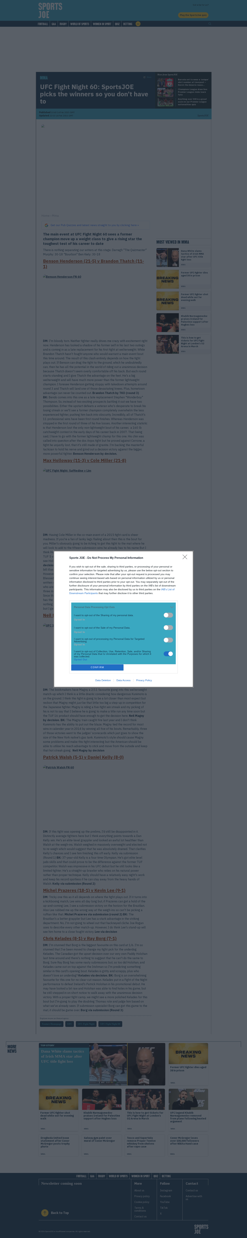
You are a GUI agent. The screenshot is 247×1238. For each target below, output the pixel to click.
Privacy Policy (144, 680)
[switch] (168, 615)
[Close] (186, 558)
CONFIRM (97, 667)
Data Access (123, 680)
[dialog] (123, 619)
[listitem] (123, 607)
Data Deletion (103, 680)
